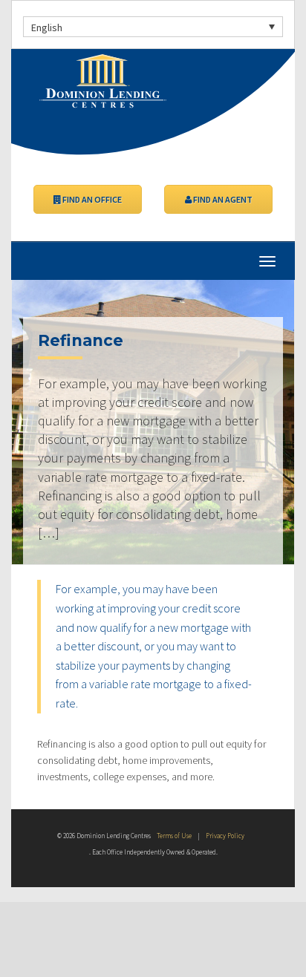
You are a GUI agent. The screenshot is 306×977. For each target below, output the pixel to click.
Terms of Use (174, 835)
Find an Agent (222, 199)
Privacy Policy (225, 835)
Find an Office (91, 199)
